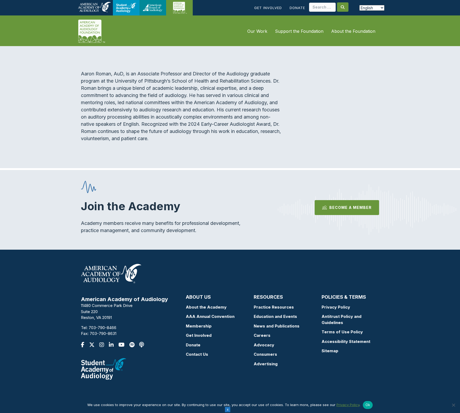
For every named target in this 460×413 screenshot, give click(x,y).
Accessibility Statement (346, 341)
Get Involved (268, 8)
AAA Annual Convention (210, 316)
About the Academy (206, 307)
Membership (199, 326)
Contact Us (197, 354)
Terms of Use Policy (342, 331)
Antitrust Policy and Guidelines (342, 319)
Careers (262, 335)
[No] (453, 405)
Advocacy (264, 344)
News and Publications (276, 326)
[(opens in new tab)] (103, 368)
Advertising (266, 363)
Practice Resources (274, 307)
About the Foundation (353, 31)
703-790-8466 (102, 327)
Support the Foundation (299, 31)
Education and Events (275, 316)
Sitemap (330, 350)
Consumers (265, 354)
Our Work (257, 31)
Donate (297, 8)
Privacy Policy (336, 307)
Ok (367, 405)
